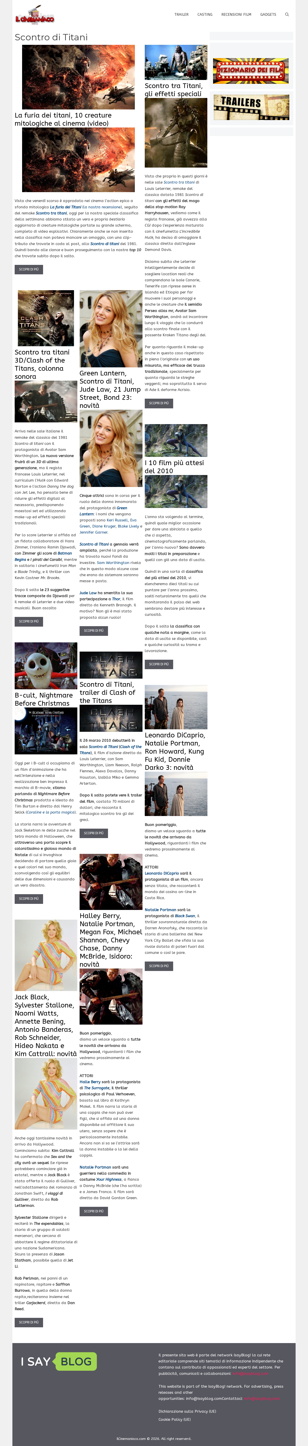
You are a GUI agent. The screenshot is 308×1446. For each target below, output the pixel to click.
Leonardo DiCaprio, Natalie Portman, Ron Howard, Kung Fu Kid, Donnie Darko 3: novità (175, 751)
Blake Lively (128, 526)
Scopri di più (29, 269)
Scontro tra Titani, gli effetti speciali (174, 90)
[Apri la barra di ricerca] (287, 14)
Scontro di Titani (103, 746)
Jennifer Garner (93, 532)
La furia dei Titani (65, 207)
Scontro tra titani (51, 213)
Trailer (181, 14)
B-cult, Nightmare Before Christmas (44, 699)
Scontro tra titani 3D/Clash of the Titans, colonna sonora (42, 364)
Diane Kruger (103, 526)
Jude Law (88, 593)
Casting (205, 14)
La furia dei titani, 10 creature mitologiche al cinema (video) (63, 119)
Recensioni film (236, 14)
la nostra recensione (102, 207)
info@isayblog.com (250, 1373)
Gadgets (268, 14)
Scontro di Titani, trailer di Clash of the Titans (107, 692)
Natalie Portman (160, 909)
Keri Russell (117, 520)
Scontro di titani (104, 243)
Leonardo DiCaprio (162, 873)
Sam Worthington (113, 562)
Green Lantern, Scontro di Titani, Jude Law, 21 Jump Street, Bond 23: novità (110, 389)
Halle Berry (90, 1082)
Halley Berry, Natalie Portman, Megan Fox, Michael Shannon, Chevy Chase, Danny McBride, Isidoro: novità (111, 940)
